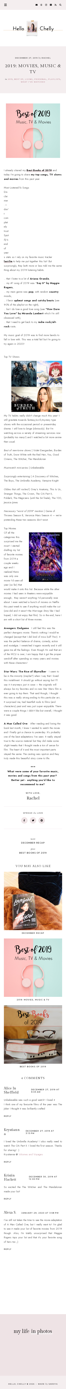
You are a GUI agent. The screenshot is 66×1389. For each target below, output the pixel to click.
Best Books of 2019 (39, 170)
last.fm (8, 261)
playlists (54, 79)
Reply (8, 1116)
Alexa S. (10, 1213)
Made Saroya (48, 1384)
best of (19, 79)
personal (40, 79)
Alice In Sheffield (11, 1090)
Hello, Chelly (17, 1384)
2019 (10, 79)
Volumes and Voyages (31, 1154)
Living (29, 79)
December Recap (33, 840)
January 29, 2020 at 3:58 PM (40, 1213)
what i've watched (33, 82)
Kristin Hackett (10, 1177)
